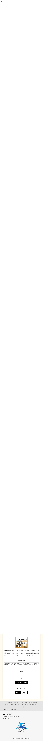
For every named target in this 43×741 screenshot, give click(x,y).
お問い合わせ (13, 709)
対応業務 (21, 702)
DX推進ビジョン (6, 709)
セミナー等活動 (6, 704)
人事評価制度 (10, 702)
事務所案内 (16, 702)
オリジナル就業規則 (33, 702)
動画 (12, 704)
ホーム (4, 702)
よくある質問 (16, 704)
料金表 (26, 702)
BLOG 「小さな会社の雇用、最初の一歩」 (29, 704)
